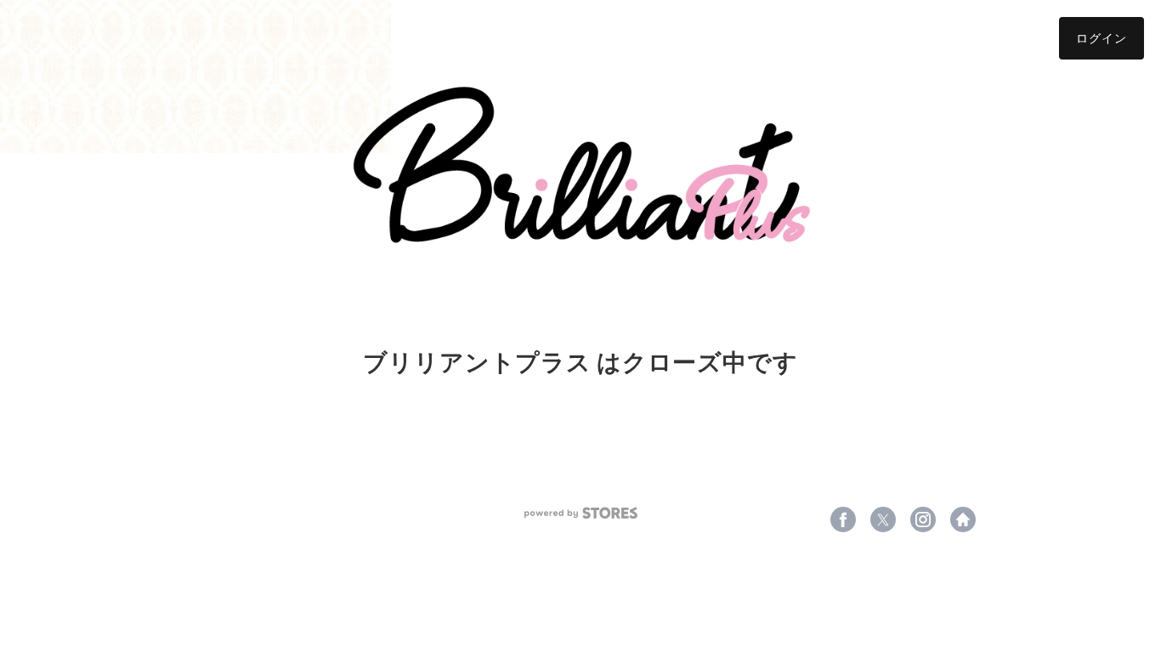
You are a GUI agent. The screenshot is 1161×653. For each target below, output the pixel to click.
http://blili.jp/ (963, 519)
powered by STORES (581, 513)
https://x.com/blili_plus (883, 519)
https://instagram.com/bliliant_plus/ (923, 519)
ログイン (1101, 38)
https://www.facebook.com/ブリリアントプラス (843, 519)
